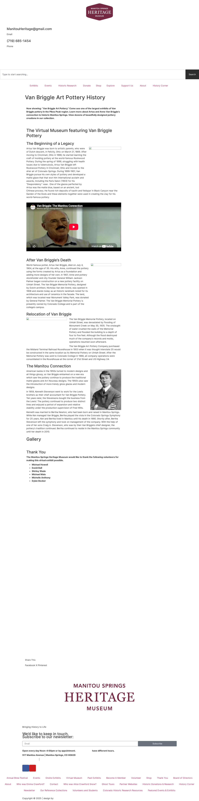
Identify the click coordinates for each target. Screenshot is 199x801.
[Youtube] (32, 768)
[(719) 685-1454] (3, 39)
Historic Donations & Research (158, 784)
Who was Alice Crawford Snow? (79, 784)
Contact (54, 784)
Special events (84, 750)
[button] (30, 665)
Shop (98, 85)
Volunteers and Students (85, 790)
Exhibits (34, 85)
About (143, 85)
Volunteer (136, 778)
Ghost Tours (108, 784)
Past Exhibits (94, 778)
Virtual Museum (74, 778)
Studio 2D (59, 798)
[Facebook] (25, 768)
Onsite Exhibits (53, 778)
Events (48, 85)
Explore (111, 85)
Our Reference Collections (53, 790)
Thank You (162, 778)
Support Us (127, 85)
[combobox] (92, 74)
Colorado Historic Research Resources (123, 790)
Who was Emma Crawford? (30, 784)
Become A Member (116, 778)
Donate (87, 85)
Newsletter (29, 790)
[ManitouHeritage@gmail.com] (3, 27)
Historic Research (67, 85)
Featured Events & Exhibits (161, 790)
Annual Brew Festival (17, 778)
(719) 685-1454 (19, 41)
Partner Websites (128, 784)
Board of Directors (182, 778)
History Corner (160, 85)
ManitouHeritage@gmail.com (29, 29)
